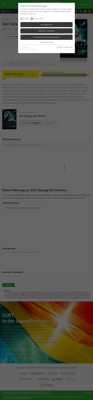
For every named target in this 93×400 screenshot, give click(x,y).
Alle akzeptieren (46, 24)
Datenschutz (69, 47)
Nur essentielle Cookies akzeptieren (46, 37)
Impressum (60, 47)
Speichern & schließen (46, 31)
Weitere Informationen (46, 42)
